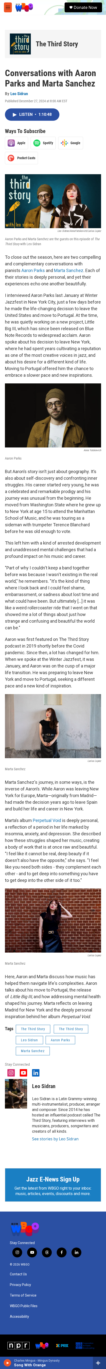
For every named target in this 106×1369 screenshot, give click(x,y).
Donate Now (85, 7)
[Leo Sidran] (16, 1094)
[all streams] (99, 1363)
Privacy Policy (20, 1285)
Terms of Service (23, 1295)
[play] (7, 1362)
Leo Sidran (19, 93)
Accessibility (19, 1316)
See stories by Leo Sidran (55, 1139)
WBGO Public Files (23, 1306)
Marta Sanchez (68, 270)
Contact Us (18, 1274)
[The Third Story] (20, 44)
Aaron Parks (33, 270)
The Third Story (57, 44)
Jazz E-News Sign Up (53, 1179)
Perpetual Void (47, 820)
